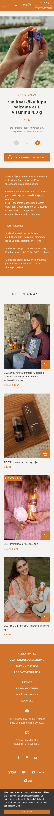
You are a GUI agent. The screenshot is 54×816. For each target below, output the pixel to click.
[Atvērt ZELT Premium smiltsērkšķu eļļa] (27, 426)
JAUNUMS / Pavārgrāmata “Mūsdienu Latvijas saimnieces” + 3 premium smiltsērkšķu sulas (24, 377)
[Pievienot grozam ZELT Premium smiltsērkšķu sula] (45, 535)
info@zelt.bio (31, 740)
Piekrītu (27, 812)
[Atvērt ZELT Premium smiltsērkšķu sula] (27, 507)
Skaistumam (27, 95)
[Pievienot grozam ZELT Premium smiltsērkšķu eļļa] (45, 453)
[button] (18, 5)
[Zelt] (27, 5)
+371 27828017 (32, 744)
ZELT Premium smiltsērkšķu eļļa (21, 462)
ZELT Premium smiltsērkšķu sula (21, 544)
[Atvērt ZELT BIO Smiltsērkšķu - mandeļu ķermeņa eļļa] (27, 589)
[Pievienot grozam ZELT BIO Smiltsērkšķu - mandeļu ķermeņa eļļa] (45, 617)
